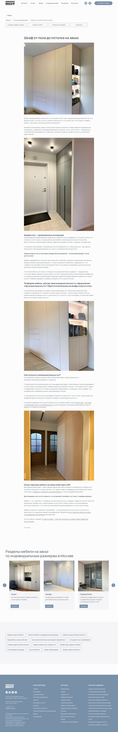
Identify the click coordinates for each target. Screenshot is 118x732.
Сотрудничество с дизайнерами (80, 640)
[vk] (13, 692)
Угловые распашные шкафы (97, 692)
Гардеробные (86, 594)
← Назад (9, 15)
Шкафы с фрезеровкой (51, 650)
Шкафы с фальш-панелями (71, 650)
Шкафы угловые (66, 700)
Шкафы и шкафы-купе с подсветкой (44, 645)
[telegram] (7, 692)
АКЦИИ (63, 719)
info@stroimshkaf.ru (11, 708)
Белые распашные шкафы (96, 697)
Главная (8, 20)
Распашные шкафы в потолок (97, 722)
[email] (85, 3)
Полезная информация (20, 20)
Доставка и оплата (39, 703)
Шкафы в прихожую (67, 703)
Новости (36, 700)
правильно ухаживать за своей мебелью (47, 492)
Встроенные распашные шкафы (98, 694)
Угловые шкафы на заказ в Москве (18, 645)
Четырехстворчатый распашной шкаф (100, 708)
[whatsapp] (10, 692)
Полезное (64, 3)
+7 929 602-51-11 (10, 707)
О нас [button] (33, 3)
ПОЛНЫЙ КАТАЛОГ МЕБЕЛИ (69, 722)
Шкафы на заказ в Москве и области (74, 635)
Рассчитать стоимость (40, 708)
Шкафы (49, 594)
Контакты (74, 3)
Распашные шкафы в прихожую (98, 700)
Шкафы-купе (65, 694)
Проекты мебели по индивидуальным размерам (43, 635)
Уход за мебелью (34, 650)
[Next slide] (113, 585)
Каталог (24, 3)
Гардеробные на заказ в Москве (17, 640)
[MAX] (89, 3)
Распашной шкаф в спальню (97, 714)
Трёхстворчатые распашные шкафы (99, 705)
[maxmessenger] (16, 692)
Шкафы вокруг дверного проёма (70, 645)
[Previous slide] (4, 585)
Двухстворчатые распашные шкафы (99, 703)
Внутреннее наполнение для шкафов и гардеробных (48, 640)
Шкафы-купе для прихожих (96, 689)
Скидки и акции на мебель (15, 635)
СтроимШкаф (37, 716)
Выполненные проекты (68, 716)
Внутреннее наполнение (68, 714)
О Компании (36, 692)
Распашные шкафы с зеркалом (98, 725)
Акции (41, 3)
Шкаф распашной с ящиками (97, 711)
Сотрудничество (52, 3)
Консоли (63, 711)
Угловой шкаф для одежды (15, 650)
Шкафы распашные (67, 697)
